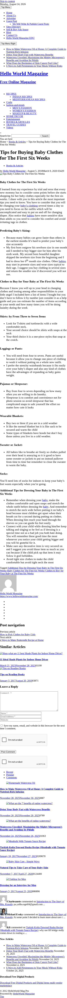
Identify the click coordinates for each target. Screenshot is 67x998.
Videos (9, 127)
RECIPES (11, 94)
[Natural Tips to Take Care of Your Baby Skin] (22, 861)
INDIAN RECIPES (22, 96)
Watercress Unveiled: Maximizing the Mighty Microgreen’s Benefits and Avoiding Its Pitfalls (35, 59)
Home (9, 12)
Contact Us (11, 35)
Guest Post (11, 21)
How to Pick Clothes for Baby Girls (17, 634)
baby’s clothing (29, 205)
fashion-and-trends (15, 105)
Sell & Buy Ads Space (17, 29)
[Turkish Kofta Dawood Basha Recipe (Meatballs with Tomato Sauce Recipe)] (26, 841)
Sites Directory (13, 26)
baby (45, 500)
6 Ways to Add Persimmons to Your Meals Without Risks (34, 66)
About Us (11, 15)
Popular (10, 774)
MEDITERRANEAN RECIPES (28, 99)
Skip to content (7, 1)
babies (30, 215)
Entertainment (13, 119)
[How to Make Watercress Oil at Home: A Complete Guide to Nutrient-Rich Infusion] (20, 783)
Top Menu (5, 7)
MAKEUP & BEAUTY (24, 113)
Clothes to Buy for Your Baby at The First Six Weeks (31, 572)
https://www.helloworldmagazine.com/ (19, 596)
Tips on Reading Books (12, 674)
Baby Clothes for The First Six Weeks (26, 570)
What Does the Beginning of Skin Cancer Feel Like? (32, 63)
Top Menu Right (8, 43)
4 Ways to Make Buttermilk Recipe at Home (22, 640)
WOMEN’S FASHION (24, 110)
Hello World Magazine (14, 171)
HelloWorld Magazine (24, 993)
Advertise (11, 18)
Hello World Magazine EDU (20, 38)
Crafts (9, 102)
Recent (9, 772)
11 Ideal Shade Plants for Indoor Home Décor (24, 659)
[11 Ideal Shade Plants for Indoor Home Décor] (31, 653)
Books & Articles (17, 141)
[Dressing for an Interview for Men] (16, 879)
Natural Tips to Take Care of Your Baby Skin (24, 867)
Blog (8, 32)
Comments (11, 777)
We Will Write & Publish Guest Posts (30, 24)
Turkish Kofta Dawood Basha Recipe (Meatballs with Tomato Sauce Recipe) (31, 929)
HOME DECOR (14, 116)
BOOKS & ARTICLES (18, 122)
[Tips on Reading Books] (13, 668)
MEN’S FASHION (22, 108)
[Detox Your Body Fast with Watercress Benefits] (29, 803)
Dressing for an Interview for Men (18, 885)
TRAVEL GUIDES (16, 124)
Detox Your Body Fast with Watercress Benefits (29, 54)
